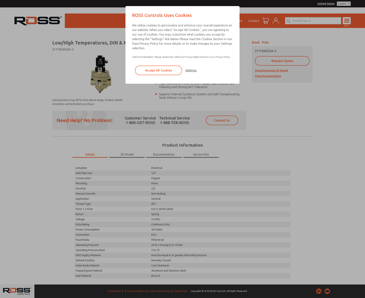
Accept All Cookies (158, 70)
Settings (191, 70)
